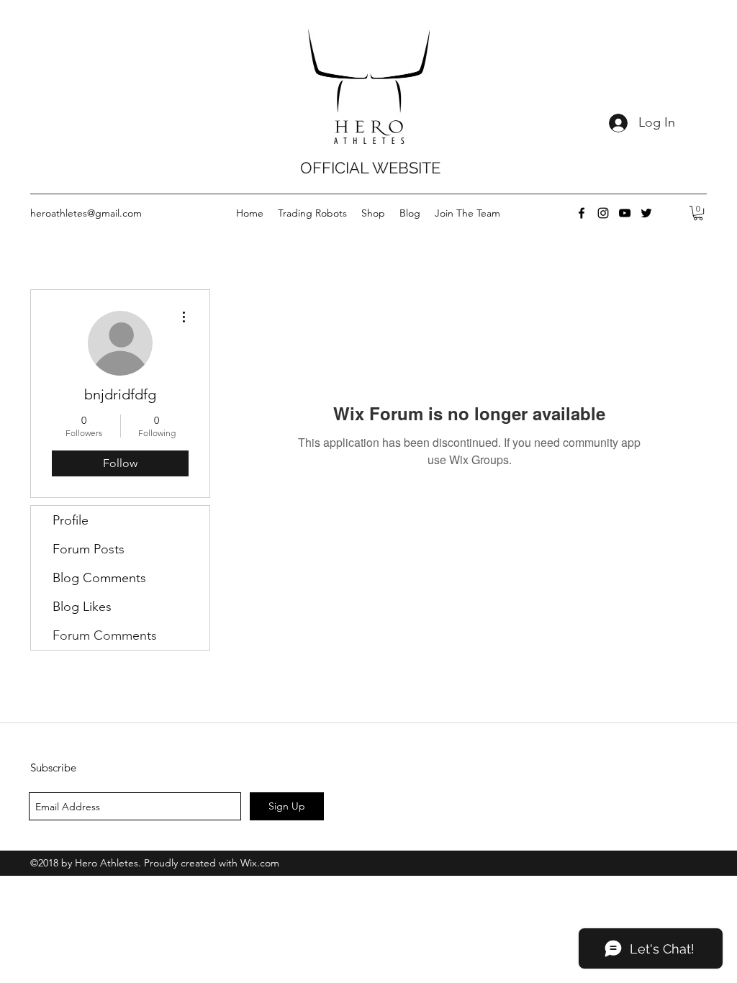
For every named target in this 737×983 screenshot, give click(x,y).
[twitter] (646, 213)
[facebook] (581, 213)
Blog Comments (99, 578)
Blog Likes (82, 607)
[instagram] (603, 213)
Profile (71, 520)
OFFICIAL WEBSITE (370, 167)
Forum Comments (105, 635)
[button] (698, 213)
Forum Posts (89, 549)
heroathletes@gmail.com (86, 213)
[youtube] (625, 213)
